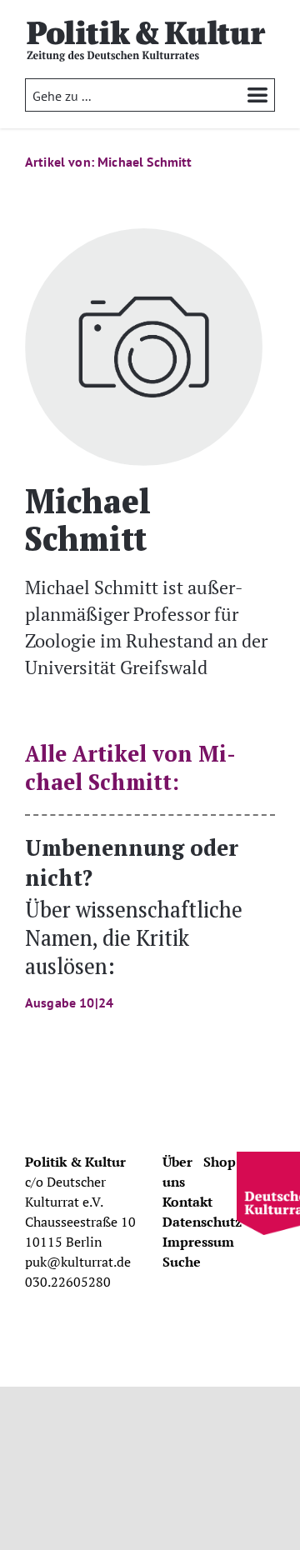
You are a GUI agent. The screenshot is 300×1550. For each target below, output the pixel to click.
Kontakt (187, 1201)
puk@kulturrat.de (78, 1261)
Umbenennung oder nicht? (133, 921)
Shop (219, 1161)
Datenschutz (202, 1221)
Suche (181, 1261)
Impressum (198, 1241)
